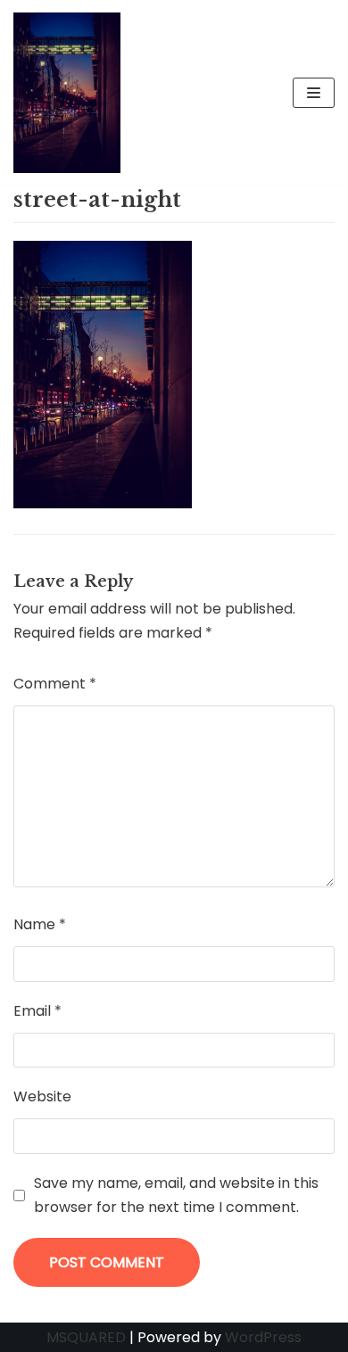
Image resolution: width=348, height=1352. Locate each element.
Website (42, 1096)
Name (39, 924)
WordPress (263, 1337)
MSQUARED (86, 1337)
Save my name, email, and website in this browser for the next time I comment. (176, 1195)
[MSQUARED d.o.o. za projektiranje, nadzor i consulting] (66, 92)
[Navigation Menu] (314, 93)
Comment (54, 683)
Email (37, 1011)
